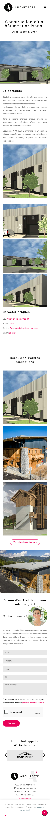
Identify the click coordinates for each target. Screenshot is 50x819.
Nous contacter (25, 798)
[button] (45, 7)
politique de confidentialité (33, 703)
